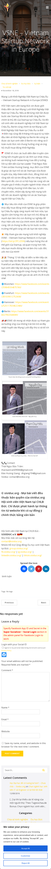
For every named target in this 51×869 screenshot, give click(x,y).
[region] (25, 845)
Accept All (25, 848)
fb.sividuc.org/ (8, 551)
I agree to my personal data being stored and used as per (23, 649)
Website (5, 731)
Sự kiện (37, 83)
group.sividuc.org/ (19, 548)
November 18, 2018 (10, 90)
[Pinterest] (38, 568)
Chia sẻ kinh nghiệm (9, 83)
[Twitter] (31, 568)
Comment (7, 670)
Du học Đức (26, 83)
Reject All (26, 863)
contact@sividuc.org (11, 541)
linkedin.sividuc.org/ (11, 555)
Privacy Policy (6, 650)
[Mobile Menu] (47, 7)
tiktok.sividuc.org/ (33, 555)
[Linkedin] (46, 568)
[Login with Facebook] (4, 654)
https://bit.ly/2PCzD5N (13, 241)
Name (5, 707)
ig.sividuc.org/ (25, 551)
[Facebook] (24, 568)
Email (5, 719)
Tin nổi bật (7, 87)
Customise (25, 856)
